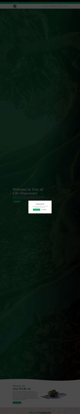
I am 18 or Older (36, 209)
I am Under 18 (44, 209)
